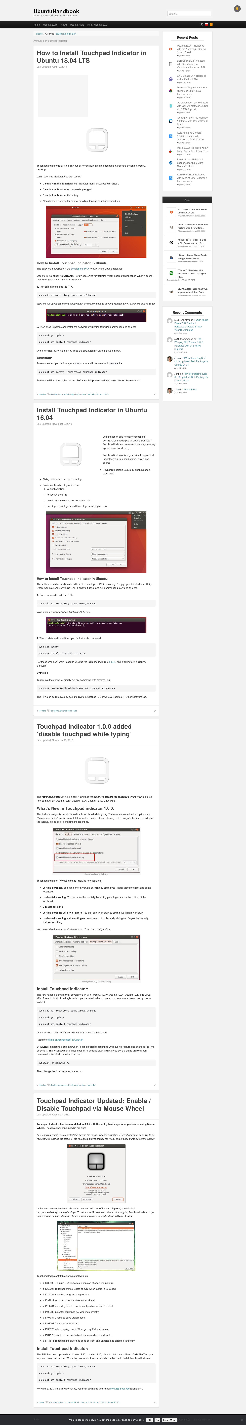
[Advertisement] (63, 96)
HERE (112, 661)
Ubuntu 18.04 (102, 394)
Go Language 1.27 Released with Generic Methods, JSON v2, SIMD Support (192, 106)
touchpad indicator (87, 394)
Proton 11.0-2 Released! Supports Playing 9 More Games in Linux (190, 163)
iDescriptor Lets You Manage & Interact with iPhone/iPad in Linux (192, 121)
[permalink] (154, 394)
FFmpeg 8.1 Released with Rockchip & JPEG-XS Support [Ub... (192, 273)
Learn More (169, 1420)
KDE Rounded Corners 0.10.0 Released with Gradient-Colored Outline (190, 136)
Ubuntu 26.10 (50, 24)
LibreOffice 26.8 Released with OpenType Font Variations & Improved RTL (191, 64)
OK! (149, 1420)
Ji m (176, 358)
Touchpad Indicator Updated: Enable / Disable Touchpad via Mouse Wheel (94, 1104)
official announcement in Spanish (65, 1039)
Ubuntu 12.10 (86, 1402)
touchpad (55, 710)
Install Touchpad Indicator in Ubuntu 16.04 (92, 413)
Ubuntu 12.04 (73, 1402)
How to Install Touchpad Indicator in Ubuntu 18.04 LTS (91, 56)
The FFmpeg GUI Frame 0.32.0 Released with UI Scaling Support (188, 344)
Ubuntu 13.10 (113, 1402)
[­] (123, 1)
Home (36, 24)
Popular (187, 200)
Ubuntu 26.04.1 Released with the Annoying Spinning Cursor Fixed (191, 49)
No (157, 1420)
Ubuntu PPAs (77, 24)
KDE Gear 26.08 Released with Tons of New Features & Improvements (192, 178)
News (64, 24)
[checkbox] (237, 8)
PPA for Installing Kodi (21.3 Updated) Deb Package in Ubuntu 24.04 (191, 361)
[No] (241, 1420)
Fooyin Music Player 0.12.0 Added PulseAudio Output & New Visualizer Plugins (191, 324)
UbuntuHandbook (56, 11)
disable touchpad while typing (64, 394)
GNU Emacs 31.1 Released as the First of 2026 (191, 77)
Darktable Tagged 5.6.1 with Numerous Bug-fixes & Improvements (192, 91)
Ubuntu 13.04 (99, 1402)
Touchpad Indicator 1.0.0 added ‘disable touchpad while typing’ (84, 730)
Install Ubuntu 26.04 (98, 24)
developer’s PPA (80, 268)
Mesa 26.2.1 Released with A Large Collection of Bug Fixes (192, 149)
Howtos (42, 394)
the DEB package (120, 1388)
